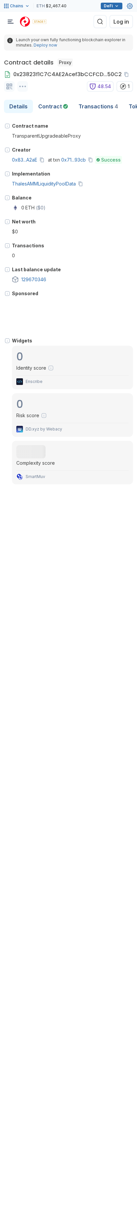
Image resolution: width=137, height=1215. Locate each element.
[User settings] (129, 6)
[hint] (7, 126)
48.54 (104, 86)
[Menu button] (10, 21)
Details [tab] (18, 106)
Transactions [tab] (98, 106)
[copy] (127, 74)
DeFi (108, 5)
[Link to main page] (25, 22)
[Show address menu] (22, 86)
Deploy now (45, 45)
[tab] (53, 106)
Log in (121, 21)
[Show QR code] (9, 86)
